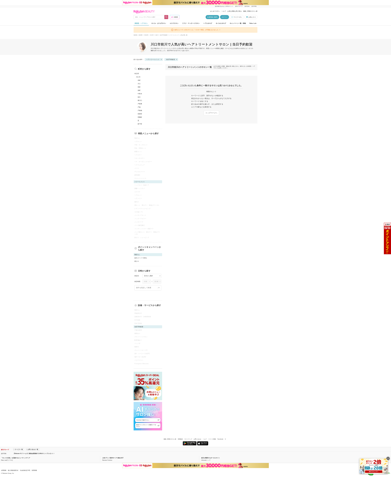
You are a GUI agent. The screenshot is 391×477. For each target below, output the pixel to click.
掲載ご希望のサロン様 (250, 11)
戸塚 (139, 107)
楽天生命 (247, 6)
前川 (156, 35)
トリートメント (173, 35)
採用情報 (34, 470)
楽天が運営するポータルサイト (210, 458)
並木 (139, 97)
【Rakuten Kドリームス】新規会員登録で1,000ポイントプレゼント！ (34, 453)
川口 (139, 83)
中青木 (140, 94)
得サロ (136, 261)
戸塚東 (140, 104)
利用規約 (180, 439)
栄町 (139, 90)
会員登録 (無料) (212, 17)
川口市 (152, 35)
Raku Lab (252, 23)
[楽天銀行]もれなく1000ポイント (224, 6)
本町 (139, 80)
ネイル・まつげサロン (158, 23)
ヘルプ (224, 11)
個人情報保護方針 (13, 470)
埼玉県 (146, 35)
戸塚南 (140, 110)
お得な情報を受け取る (234, 11)
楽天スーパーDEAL (140, 258)
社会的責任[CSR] (25, 470)
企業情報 (3, 470)
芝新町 (140, 114)
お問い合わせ (197, 439)
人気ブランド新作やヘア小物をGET (113, 458)
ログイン (224, 17)
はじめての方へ (215, 11)
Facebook (220, 439)
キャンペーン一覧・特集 (238, 23)
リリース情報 (212, 439)
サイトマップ (188, 439)
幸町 (139, 87)
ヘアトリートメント (166, 48)
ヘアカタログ (207, 23)
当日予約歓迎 (163, 35)
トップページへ (211, 113)
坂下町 (140, 124)
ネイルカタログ (221, 23)
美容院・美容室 (138, 35)
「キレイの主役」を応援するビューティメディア (15, 458)
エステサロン (174, 23)
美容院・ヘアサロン (141, 23)
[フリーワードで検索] (166, 17)
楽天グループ (239, 6)
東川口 (140, 100)
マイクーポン (238, 17)
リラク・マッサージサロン (191, 23)
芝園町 (140, 117)
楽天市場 (254, 6)
